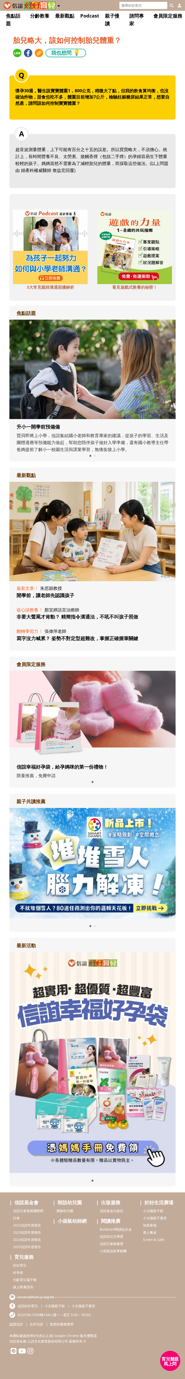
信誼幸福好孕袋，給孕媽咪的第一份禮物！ (62, 766)
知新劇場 (150, 1225)
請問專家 (136, 19)
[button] (58, 5)
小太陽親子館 (153, 1210)
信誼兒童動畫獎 (111, 1243)
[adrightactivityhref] (92, 1062)
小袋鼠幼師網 (72, 1221)
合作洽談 (36, 1324)
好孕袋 (18, 1272)
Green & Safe (153, 1239)
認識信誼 (16, 1324)
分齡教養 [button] (39, 15)
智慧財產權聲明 (61, 1324)
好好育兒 (19, 1265)
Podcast (89, 15)
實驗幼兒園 (64, 1210)
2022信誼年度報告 (27, 1225)
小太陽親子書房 (155, 1218)
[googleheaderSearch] (171, 5)
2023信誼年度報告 (27, 1232)
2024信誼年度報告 (27, 1239)
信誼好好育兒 (28, 1306)
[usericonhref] (177, 5)
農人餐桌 (150, 1232)
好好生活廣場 (159, 1202)
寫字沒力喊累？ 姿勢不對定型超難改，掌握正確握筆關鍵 (77, 638)
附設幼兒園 (70, 1202)
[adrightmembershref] (92, 714)
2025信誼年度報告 (27, 1247)
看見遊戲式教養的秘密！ (134, 287)
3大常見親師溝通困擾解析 (50, 287)
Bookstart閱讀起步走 (116, 1229)
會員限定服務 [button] (167, 15)
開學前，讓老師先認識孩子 (45, 595)
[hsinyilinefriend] (13, 1352)
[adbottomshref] (50, 246)
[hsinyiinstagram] (30, 1352)
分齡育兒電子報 (25, 1279)
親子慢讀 (112, 19)
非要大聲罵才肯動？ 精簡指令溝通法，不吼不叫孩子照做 (77, 616)
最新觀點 (64, 15)
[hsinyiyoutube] (22, 1352)
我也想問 (65, 52)
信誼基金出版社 (111, 1210)
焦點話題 (13, 19)
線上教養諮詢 (23, 1287)
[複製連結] (39, 53)
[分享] (17, 53)
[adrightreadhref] (92, 863)
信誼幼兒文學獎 (111, 1236)
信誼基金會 (26, 1202)
